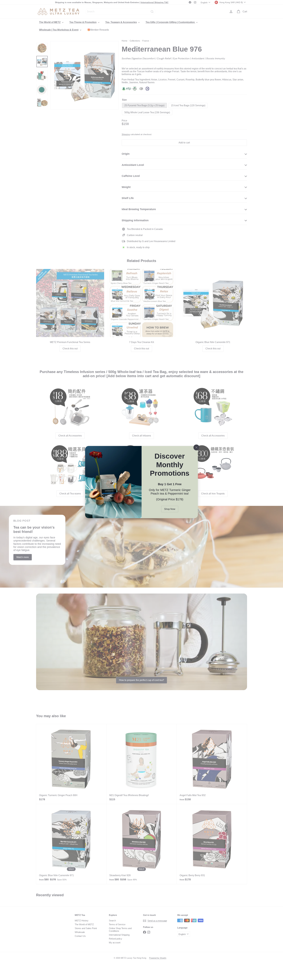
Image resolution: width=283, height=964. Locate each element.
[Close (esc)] (196, 447)
